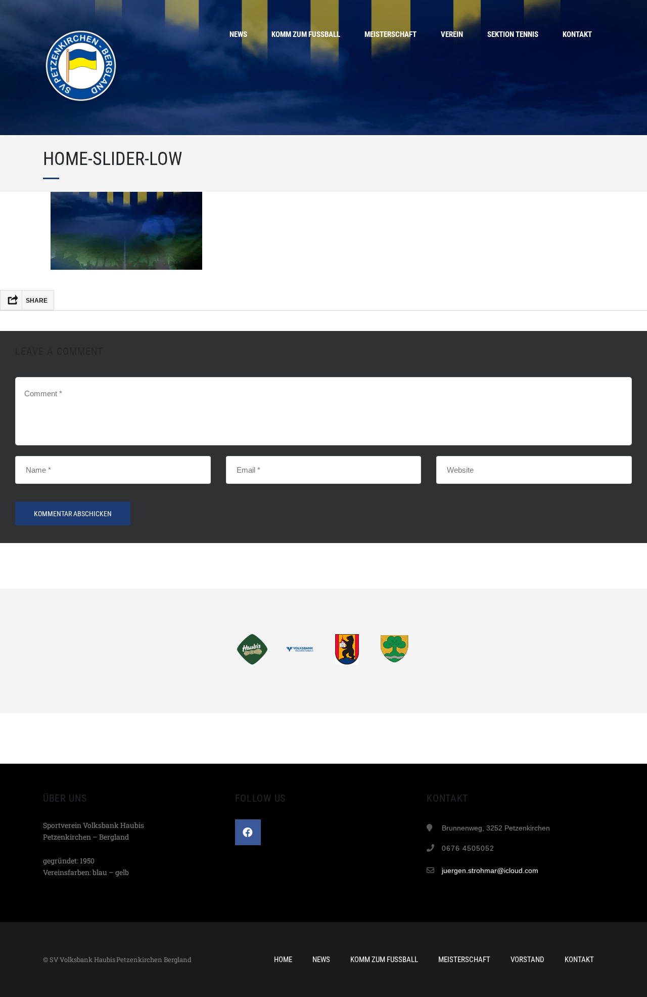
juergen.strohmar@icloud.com (490, 870)
